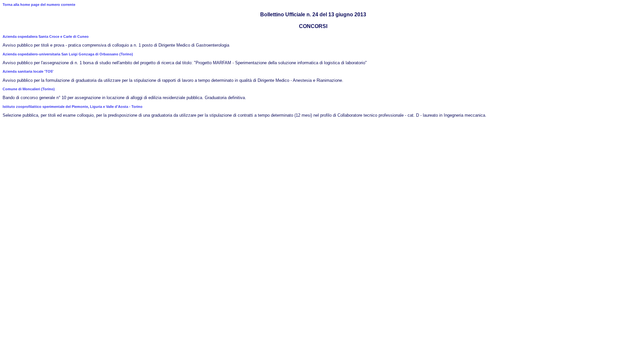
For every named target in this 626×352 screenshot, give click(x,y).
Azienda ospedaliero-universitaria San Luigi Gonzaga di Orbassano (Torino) (68, 54)
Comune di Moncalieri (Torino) (29, 89)
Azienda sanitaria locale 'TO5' (28, 71)
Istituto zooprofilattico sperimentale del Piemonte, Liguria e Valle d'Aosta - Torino (72, 107)
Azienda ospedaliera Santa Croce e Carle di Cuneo (46, 36)
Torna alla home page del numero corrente (39, 5)
